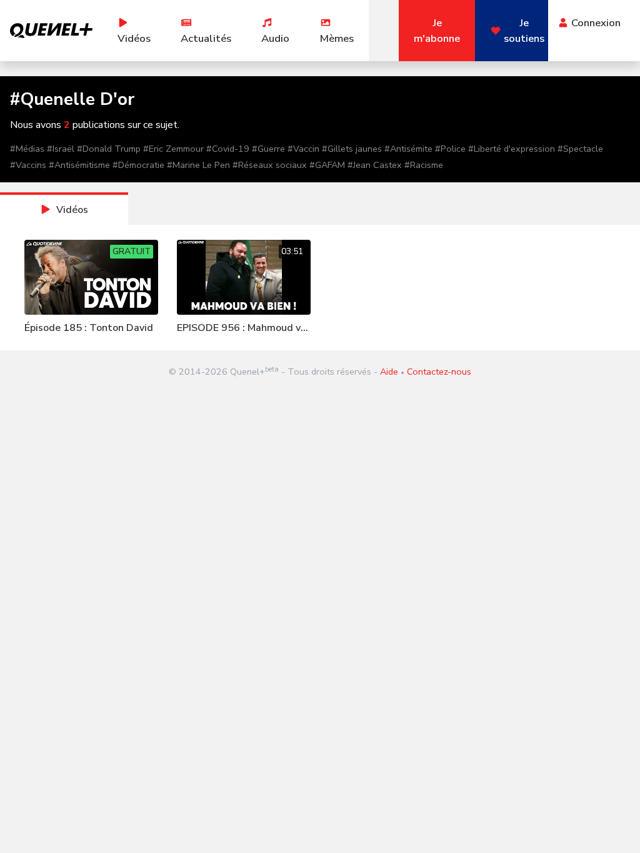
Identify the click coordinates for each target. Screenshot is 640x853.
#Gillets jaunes (352, 148)
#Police (450, 148)
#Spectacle (580, 148)
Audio (275, 38)
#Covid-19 (227, 148)
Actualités (206, 38)
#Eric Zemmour (173, 148)
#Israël (60, 148)
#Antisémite (408, 148)
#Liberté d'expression (511, 148)
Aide (389, 371)
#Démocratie (138, 165)
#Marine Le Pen (198, 165)
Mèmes (337, 38)
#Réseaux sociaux (269, 165)
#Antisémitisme (79, 165)
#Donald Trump (109, 148)
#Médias (27, 148)
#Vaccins (28, 165)
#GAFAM (327, 165)
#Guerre (268, 148)
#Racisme (423, 165)
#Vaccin (303, 148)
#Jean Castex (375, 165)
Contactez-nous (439, 371)
